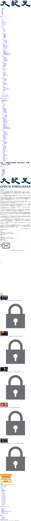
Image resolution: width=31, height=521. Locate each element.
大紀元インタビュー (6, 51)
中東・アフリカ (5, 122)
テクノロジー (5, 82)
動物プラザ (4, 87)
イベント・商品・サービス (7, 88)
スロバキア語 (3, 503)
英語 (2, 489)
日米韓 (3, 175)
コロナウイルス (5, 151)
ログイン (4, 234)
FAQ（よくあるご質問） (5, 95)
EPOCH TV (3, 26)
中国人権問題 (5, 112)
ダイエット (4, 145)
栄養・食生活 (5, 63)
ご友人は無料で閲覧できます (14, 250)
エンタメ (3, 86)
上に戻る (1, 483)
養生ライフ (4, 64)
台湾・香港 (4, 119)
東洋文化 (4, 73)
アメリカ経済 (5, 41)
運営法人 (3, 509)
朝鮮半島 (4, 44)
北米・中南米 (5, 121)
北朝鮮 (3, 174)
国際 (2, 13)
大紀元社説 (4, 50)
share (1, 190)
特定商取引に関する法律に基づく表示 (7, 511)
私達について (3, 508)
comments (3, 190)
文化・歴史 (3, 135)
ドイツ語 (3, 494)
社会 (2, 10)
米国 (2, 12)
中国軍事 (4, 36)
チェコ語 (3, 502)
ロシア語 (3, 500)
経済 (2, 9)
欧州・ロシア (5, 46)
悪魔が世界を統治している (7, 127)
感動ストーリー (5, 58)
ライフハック (5, 57)
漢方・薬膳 (4, 65)
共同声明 (3, 173)
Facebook (21, 250)
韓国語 (3, 491)
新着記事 (3, 21)
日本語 (3, 488)
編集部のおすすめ (4, 22)
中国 (2, 33)
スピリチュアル (5, 59)
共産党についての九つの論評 (7, 128)
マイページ (3, 92)
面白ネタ (4, 89)
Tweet (23, 250)
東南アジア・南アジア (6, 45)
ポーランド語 (3, 499)
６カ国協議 (3, 171)
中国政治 (4, 108)
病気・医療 (3, 68)
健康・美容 (3, 62)
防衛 (2, 11)
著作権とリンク (4, 510)
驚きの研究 (4, 83)
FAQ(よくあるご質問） (5, 513)
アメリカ (3, 39)
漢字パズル (4, 90)
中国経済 (4, 35)
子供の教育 (4, 79)
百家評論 (4, 52)
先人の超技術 (5, 75)
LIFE (2, 14)
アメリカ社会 (5, 115)
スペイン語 (3, 495)
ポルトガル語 (3, 496)
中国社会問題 (5, 109)
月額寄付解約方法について (5, 96)
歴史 (4, 139)
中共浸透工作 (5, 111)
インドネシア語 (4, 493)
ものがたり (4, 136)
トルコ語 (3, 504)
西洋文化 (4, 74)
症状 (4, 70)
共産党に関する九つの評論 (7, 54)
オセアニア (4, 48)
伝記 (4, 76)
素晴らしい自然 (5, 84)
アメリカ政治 (5, 114)
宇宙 (4, 156)
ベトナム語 (3, 492)
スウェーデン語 (4, 498)
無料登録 (2, 234)
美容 (4, 149)
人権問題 (4, 37)
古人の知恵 (4, 80)
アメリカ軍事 (5, 42)
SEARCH (1, 16)
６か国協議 (3, 170)
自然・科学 (3, 153)
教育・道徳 (3, 78)
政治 (4, 28)
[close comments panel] (0, 230)
